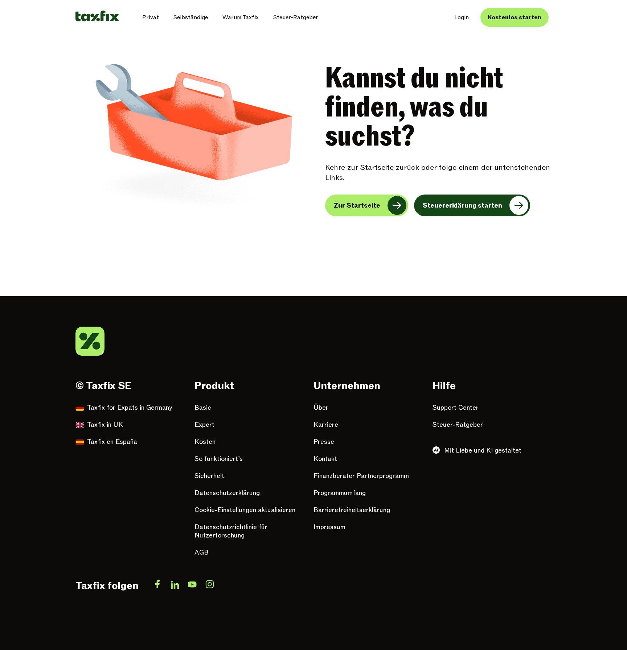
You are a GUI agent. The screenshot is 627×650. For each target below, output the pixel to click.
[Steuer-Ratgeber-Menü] (324, 17)
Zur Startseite (357, 205)
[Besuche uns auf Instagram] (209, 586)
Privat (150, 17)
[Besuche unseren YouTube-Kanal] (192, 586)
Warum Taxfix (240, 17)
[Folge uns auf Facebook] (157, 586)
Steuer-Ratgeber (295, 17)
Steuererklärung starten (462, 205)
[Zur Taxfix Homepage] (97, 16)
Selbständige (190, 17)
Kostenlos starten (514, 17)
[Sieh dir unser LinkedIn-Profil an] (175, 586)
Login (461, 17)
